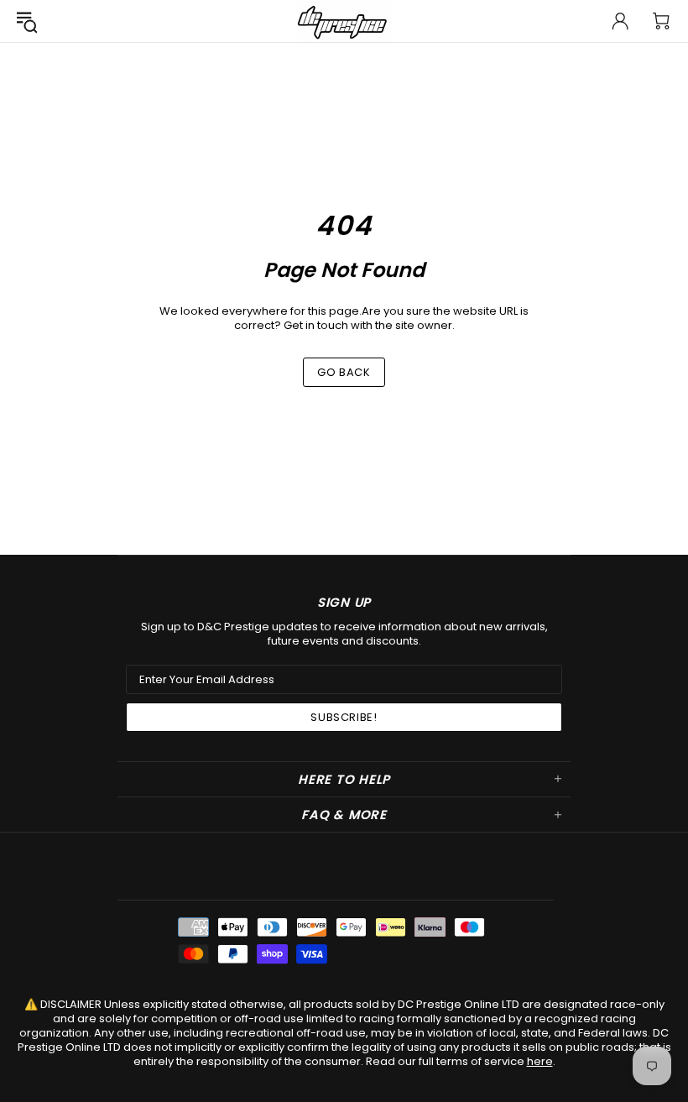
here (540, 1061)
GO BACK (344, 372)
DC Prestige (344, 21)
